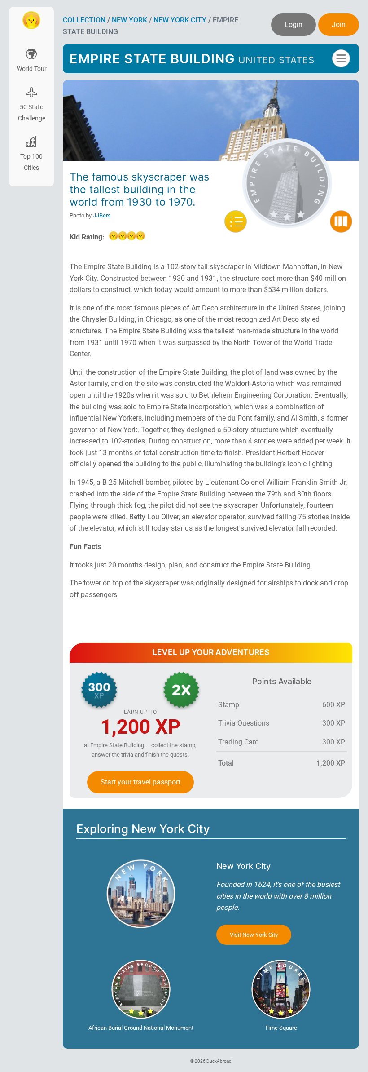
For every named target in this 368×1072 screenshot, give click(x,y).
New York (129, 20)
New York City (179, 20)
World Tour (32, 68)
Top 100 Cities (31, 162)
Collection (84, 20)
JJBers (102, 215)
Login (293, 24)
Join (339, 24)
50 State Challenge (31, 112)
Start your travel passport (140, 782)
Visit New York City (254, 934)
